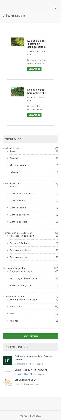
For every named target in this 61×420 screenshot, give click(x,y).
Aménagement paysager (23, 299)
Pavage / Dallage (19, 243)
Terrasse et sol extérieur (17, 233)
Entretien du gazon (21, 285)
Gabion (13, 186)
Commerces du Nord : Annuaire (31, 369)
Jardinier (18, 384)
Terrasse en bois (19, 257)
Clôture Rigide (18, 207)
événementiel (21, 364)
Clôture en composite (22, 193)
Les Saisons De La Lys (26, 379)
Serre (13, 151)
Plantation (15, 306)
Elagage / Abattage (21, 271)
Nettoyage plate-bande (23, 278)
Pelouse (14, 320)
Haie (12, 313)
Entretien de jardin (14, 268)
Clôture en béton (19, 214)
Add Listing (30, 336)
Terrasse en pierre (20, 250)
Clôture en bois (18, 221)
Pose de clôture (12, 183)
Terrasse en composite (23, 235)
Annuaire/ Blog (21, 374)
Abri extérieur (11, 148)
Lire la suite (34, 69)
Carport (14, 158)
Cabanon (14, 172)
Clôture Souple (18, 200)
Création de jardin (13, 296)
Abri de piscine (18, 165)
